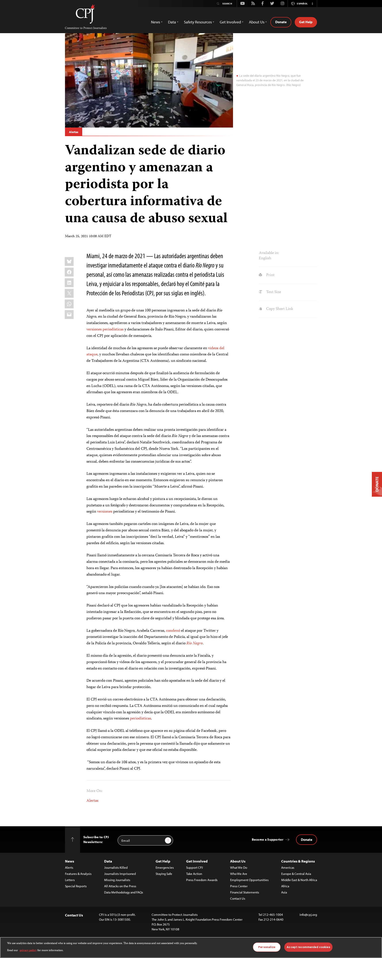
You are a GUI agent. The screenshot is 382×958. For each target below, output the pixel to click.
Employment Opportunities (249, 880)
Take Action (194, 874)
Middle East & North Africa (299, 880)
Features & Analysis (78, 874)
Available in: (269, 253)
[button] (312, 3)
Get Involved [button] (230, 22)
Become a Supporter (267, 839)
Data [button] (172, 22)
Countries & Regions (298, 861)
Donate (280, 22)
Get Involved (197, 861)
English (265, 258)
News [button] (155, 22)
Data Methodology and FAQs (123, 892)
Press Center (239, 886)
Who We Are (238, 874)
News (69, 861)
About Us (237, 861)
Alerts (69, 867)
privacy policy (28, 950)
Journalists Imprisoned (120, 874)
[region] (191, 947)
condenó (173, 631)
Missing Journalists (117, 880)
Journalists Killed (116, 867)
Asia (284, 892)
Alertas (73, 132)
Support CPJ (194, 867)
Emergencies (165, 867)
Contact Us (237, 898)
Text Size (273, 292)
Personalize (266, 947)
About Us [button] (256, 22)
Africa (285, 886)
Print (269, 275)
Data (108, 861)
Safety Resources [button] (198, 22)
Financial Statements (244, 892)
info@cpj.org (308, 914)
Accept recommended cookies (308, 947)
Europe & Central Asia (296, 874)
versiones (94, 329)
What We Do (238, 867)
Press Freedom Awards (202, 880)
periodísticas (113, 329)
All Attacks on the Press (120, 886)
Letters (70, 880)
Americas (287, 867)
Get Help (306, 22)
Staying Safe (164, 874)
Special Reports (76, 886)
